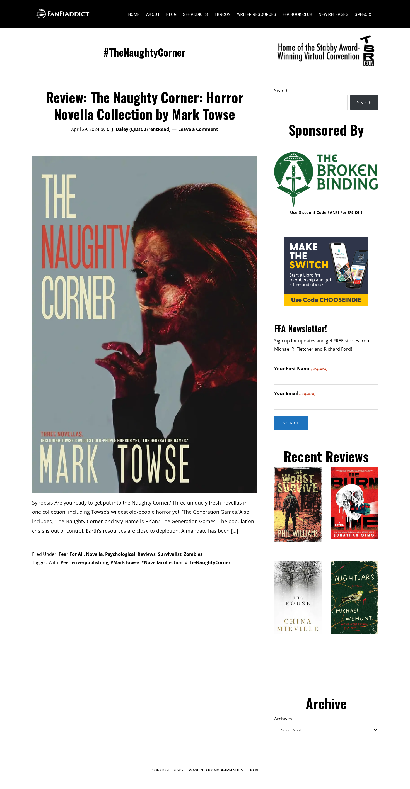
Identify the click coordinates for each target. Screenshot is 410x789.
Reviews (147, 554)
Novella (94, 554)
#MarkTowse (124, 562)
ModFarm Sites (228, 770)
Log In (253, 770)
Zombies (193, 554)
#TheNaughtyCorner (207, 562)
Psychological (120, 554)
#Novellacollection (162, 562)
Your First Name (300, 369)
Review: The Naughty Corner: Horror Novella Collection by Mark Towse (144, 105)
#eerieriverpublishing (84, 562)
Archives (283, 719)
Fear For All (71, 554)
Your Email (294, 393)
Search (281, 90)
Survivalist (170, 554)
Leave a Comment (198, 129)
